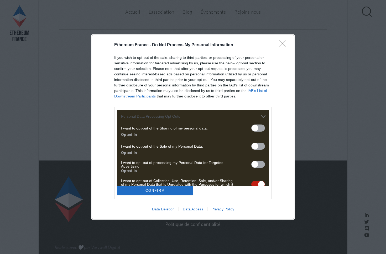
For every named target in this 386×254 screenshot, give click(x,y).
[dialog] (193, 127)
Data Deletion (163, 209)
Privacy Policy (222, 209)
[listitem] (193, 116)
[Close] (284, 45)
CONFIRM (155, 191)
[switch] (258, 128)
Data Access (193, 209)
